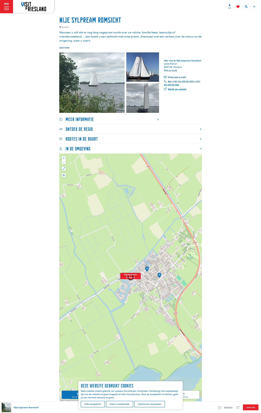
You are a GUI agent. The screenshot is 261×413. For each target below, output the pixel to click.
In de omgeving (78, 148)
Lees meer (64, 47)
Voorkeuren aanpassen (149, 404)
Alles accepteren (92, 404)
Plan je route (170, 70)
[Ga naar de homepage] (33, 6)
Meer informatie (80, 119)
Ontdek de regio (79, 129)
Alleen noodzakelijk (120, 404)
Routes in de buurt (82, 139)
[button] (130, 277)
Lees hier (250, 407)
